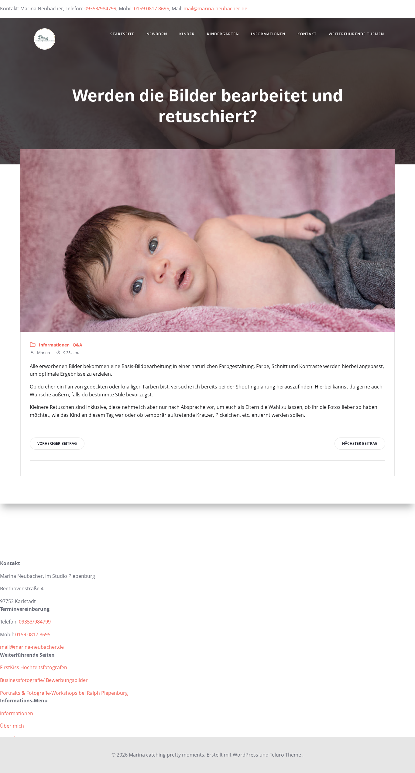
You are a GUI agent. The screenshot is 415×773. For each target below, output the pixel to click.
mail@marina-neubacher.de (215, 8)
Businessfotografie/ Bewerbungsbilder (44, 680)
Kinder (187, 34)
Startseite (122, 34)
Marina (43, 352)
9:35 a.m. (70, 352)
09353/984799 (100, 8)
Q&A (77, 345)
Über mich (12, 725)
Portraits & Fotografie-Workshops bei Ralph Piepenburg (64, 693)
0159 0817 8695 (151, 8)
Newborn (156, 34)
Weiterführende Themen (356, 34)
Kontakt (307, 34)
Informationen (268, 34)
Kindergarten (223, 34)
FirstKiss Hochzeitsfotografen (33, 667)
